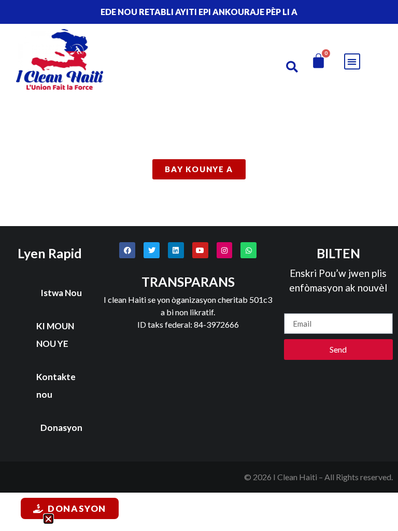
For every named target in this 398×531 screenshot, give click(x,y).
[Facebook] (127, 250)
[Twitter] (152, 250)
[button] (292, 66)
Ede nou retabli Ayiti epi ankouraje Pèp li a (199, 12)
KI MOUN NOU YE (55, 334)
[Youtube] (200, 250)
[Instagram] (225, 250)
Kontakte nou (56, 385)
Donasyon (61, 427)
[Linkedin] (176, 250)
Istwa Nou (61, 292)
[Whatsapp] (248, 250)
